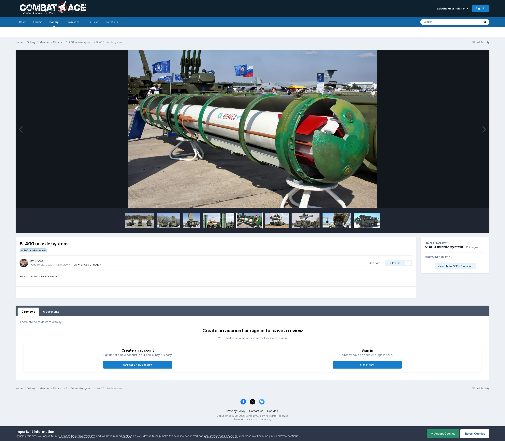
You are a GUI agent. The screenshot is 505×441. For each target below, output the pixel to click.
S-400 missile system (444, 247)
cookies (127, 435)
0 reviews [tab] (28, 311)
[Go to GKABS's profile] (24, 263)
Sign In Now (367, 364)
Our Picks (92, 21)
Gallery (54, 21)
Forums (37, 21)
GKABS (39, 260)
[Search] (485, 22)
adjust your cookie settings (221, 435)
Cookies (272, 411)
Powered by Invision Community (252, 419)
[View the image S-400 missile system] (139, 220)
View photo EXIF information (455, 266)
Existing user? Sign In (452, 8)
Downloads (72, 21)
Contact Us (256, 411)
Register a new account (137, 364)
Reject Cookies (474, 433)
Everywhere (468, 21)
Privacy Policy (236, 411)
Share (375, 263)
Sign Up (480, 8)
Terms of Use (67, 435)
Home (22, 21)
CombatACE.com (255, 415)
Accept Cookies (444, 433)
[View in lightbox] (252, 129)
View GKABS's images (87, 264)
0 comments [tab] (51, 311)
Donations (112, 21)
